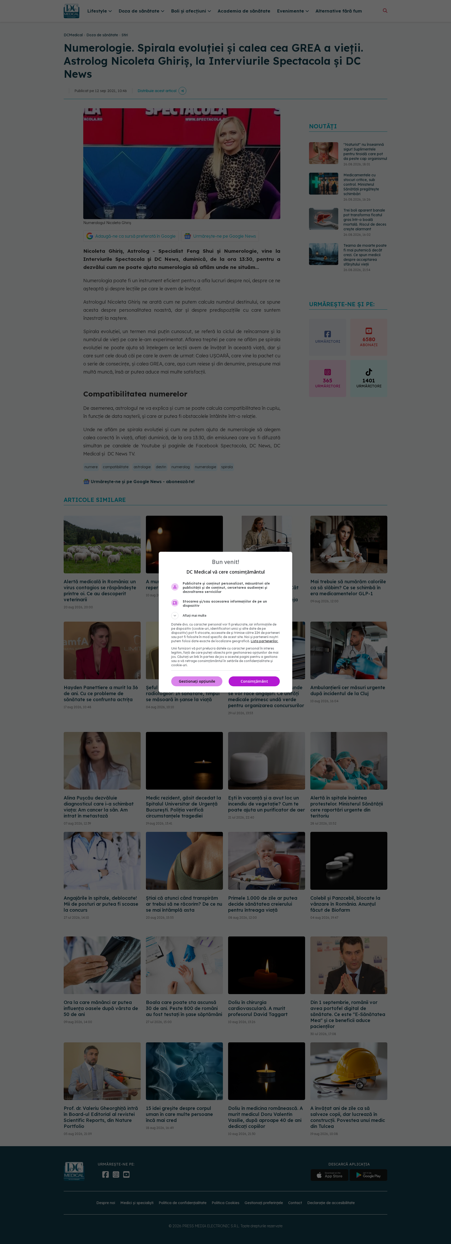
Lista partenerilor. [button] (264, 641)
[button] (225, 615)
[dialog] (225, 622)
